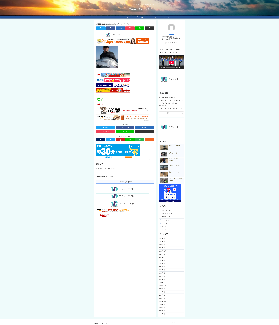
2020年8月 (162, 289)
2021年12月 (162, 251)
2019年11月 (162, 301)
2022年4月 (162, 241)
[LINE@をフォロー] (130, 139)
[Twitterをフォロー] (110, 139)
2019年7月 (162, 307)
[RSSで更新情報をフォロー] (149, 139)
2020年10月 (162, 285)
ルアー (164, 229)
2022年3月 (162, 244)
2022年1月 (162, 248)
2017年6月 (162, 314)
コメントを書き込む (125, 182)
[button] (182, 113)
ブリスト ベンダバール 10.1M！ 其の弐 (170, 108)
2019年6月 (162, 311)
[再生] (161, 67)
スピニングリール (167, 213)
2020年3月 (162, 295)
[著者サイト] (100, 139)
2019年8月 (162, 304)
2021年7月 (162, 267)
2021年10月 (162, 257)
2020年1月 (162, 298)
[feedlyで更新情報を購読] (139, 139)
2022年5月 (162, 238)
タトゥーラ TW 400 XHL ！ (167, 97)
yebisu (171, 34)
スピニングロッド (167, 217)
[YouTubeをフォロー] (120, 139)
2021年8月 (162, 263)
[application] (171, 62)
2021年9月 (162, 260)
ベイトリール (166, 220)
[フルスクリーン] (182, 67)
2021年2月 (162, 276)
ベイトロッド (166, 223)
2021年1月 (162, 279)
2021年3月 (162, 273)
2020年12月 (162, 282)
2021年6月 (162, 270)
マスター (164, 226)
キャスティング (166, 210)
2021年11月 (162, 254)
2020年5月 (162, 292)
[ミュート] (179, 67)
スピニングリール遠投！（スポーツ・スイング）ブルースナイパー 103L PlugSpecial (171, 103)
